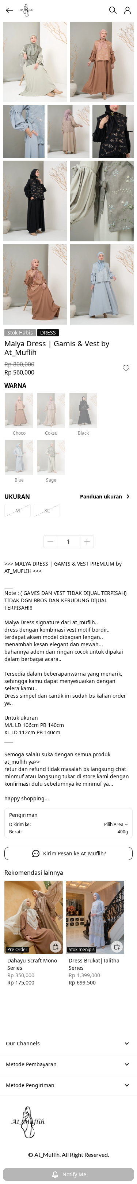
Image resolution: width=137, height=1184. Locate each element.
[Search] (112, 10)
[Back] (9, 10)
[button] (127, 10)
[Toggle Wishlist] (126, 367)
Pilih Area (113, 824)
